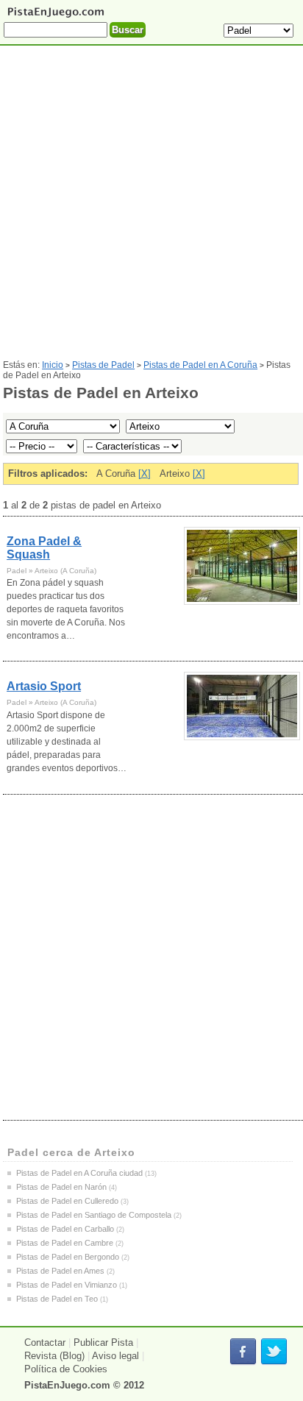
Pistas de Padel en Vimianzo (66, 1284)
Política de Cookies (65, 1369)
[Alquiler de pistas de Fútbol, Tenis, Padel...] (55, 16)
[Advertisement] (151, 208)
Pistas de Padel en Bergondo (67, 1256)
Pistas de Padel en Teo (57, 1298)
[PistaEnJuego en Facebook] (243, 1352)
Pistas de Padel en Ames (60, 1270)
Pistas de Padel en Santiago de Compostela (93, 1214)
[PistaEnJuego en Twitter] (274, 1352)
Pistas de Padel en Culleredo (67, 1200)
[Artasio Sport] (242, 706)
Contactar (44, 1342)
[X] (144, 473)
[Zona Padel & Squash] (242, 566)
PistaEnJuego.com (67, 1385)
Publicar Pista (103, 1342)
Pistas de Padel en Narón (61, 1186)
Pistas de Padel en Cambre (64, 1242)
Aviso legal (115, 1355)
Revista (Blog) (54, 1355)
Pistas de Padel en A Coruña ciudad (79, 1172)
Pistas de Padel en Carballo (65, 1228)
